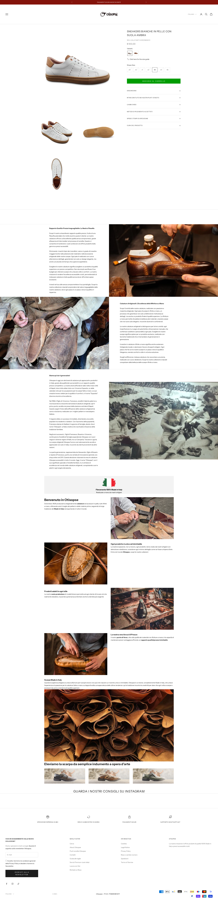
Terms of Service (127, 862)
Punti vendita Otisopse (78, 851)
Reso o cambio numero (129, 855)
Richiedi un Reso (75, 870)
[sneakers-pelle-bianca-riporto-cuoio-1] (130, 53)
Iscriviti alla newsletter (22, 873)
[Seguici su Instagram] (12, 884)
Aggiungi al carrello (153, 81)
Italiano (191, 14)
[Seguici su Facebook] (6, 884)
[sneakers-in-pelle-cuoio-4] (136, 53)
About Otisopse (75, 847)
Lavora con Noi (75, 866)
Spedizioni (124, 859)
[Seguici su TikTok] (18, 884)
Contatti (73, 855)
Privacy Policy (126, 851)
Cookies (124, 844)
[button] (138, 59)
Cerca (72, 844)
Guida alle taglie (75, 859)
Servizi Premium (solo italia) (79, 862)
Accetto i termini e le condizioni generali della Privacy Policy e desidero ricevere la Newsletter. (20, 863)
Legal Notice (125, 847)
